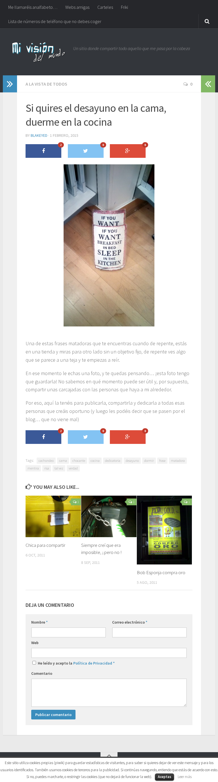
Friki (124, 7)
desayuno (132, 460)
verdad (73, 468)
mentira (33, 468)
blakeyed (39, 135)
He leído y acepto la (76, 663)
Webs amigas (77, 7)
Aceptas (164, 776)
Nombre (39, 622)
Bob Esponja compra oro (161, 572)
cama (63, 460)
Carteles (105, 7)
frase (162, 460)
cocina (95, 460)
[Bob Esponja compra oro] (164, 530)
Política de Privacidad (92, 663)
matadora (178, 460)
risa (46, 468)
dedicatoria (112, 460)
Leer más (185, 776)
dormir (149, 460)
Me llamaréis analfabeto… (32, 7)
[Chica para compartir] (53, 516)
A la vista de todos (46, 84)
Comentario (41, 673)
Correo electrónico (129, 622)
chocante (78, 460)
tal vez (58, 468)
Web (35, 642)
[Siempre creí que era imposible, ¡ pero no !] (109, 516)
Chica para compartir (45, 545)
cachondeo (46, 460)
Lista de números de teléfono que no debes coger (54, 21)
